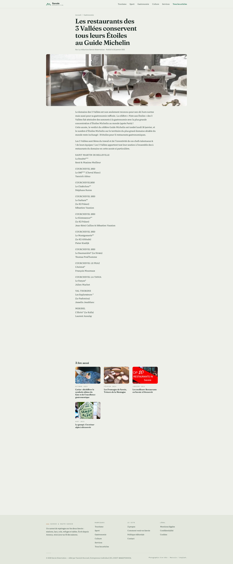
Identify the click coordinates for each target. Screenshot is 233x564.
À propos (131, 526)
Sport (132, 4)
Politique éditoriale (135, 534)
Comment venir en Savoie (138, 530)
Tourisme (122, 4)
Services (166, 4)
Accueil (78, 15)
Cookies (163, 534)
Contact (130, 538)
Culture (155, 4)
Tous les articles (180, 4)
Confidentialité (166, 530)
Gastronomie (143, 4)
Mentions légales (167, 526)
